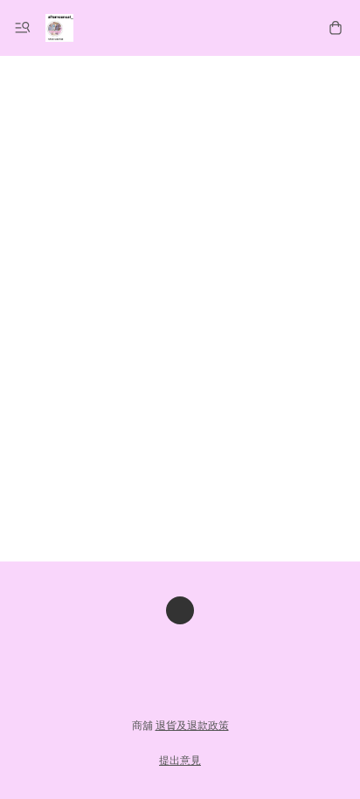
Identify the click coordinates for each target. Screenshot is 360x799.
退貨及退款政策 (192, 726)
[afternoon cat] (59, 28)
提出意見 (180, 760)
